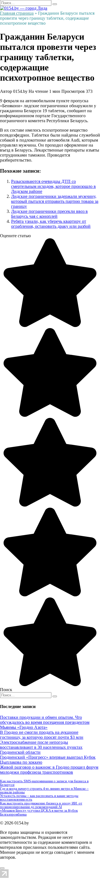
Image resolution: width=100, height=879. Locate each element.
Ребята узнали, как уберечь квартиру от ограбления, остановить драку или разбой (51, 224)
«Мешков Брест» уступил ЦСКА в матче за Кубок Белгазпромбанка (39, 812)
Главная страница (17, 13)
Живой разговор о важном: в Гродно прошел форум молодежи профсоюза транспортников (49, 770)
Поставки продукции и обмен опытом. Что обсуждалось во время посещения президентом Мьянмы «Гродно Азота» (44, 722)
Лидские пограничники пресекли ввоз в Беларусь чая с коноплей (49, 214)
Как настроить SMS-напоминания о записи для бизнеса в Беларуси (44, 783)
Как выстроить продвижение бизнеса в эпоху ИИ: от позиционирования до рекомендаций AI (41, 805)
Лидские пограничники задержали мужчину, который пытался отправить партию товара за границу (54, 201)
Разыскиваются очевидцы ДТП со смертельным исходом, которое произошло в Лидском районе (53, 186)
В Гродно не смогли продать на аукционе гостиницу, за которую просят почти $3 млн (41, 735)
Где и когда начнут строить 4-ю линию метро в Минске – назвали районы (44, 790)
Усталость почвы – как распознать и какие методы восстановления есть (39, 797)
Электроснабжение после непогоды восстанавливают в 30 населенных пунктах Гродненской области (41, 747)
